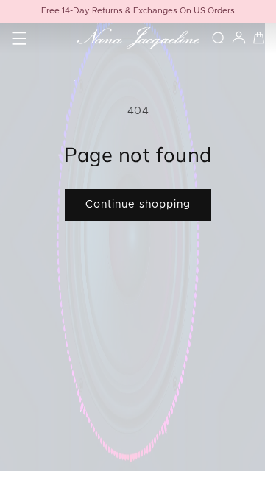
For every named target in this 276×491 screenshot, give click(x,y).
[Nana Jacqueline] (138, 38)
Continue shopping (137, 204)
